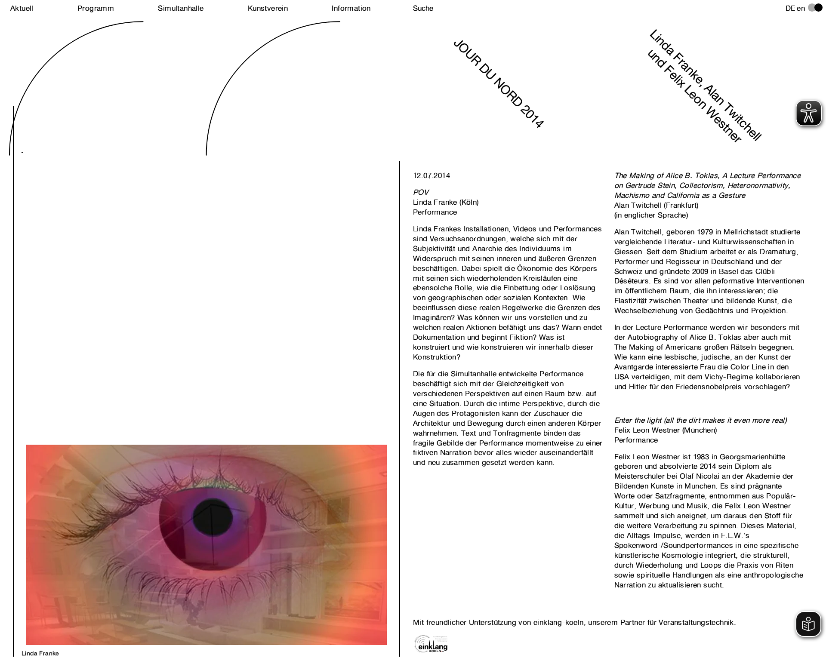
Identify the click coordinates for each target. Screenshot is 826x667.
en (801, 8)
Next (114, 389)
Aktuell (22, 8)
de (790, 8)
